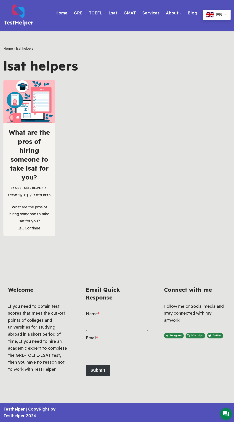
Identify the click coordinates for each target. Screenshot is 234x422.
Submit (97, 370)
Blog (192, 13)
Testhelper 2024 (19, 415)
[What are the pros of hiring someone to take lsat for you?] (29, 101)
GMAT (130, 13)
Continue (32, 228)
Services (151, 13)
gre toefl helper (29, 188)
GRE (78, 13)
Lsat (113, 13)
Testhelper (14, 409)
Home (61, 13)
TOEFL (95, 13)
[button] (180, 13)
